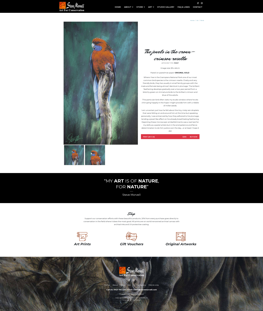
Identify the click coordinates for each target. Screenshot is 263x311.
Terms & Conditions (137, 294)
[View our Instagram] (202, 3)
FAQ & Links (154, 285)
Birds (202, 20)
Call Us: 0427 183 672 (116, 290)
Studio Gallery (140, 285)
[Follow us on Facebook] (197, 3)
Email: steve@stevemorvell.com (142, 290)
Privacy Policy (124, 294)
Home (192, 20)
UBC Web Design (135, 300)
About (115, 285)
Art (197, 20)
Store (123, 285)
